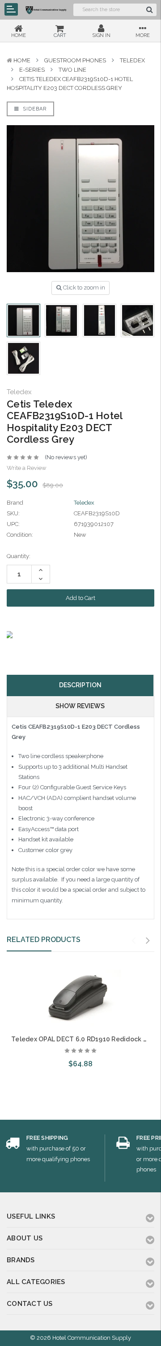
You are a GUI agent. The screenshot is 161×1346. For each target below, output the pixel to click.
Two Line (72, 69)
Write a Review (27, 468)
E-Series (32, 69)
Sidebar (34, 109)
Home (21, 60)
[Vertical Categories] (11, 9)
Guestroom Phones (75, 60)
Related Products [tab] (43, 939)
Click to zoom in (83, 287)
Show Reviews (80, 706)
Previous (133, 940)
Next (148, 940)
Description (80, 685)
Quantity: (18, 556)
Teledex (132, 60)
